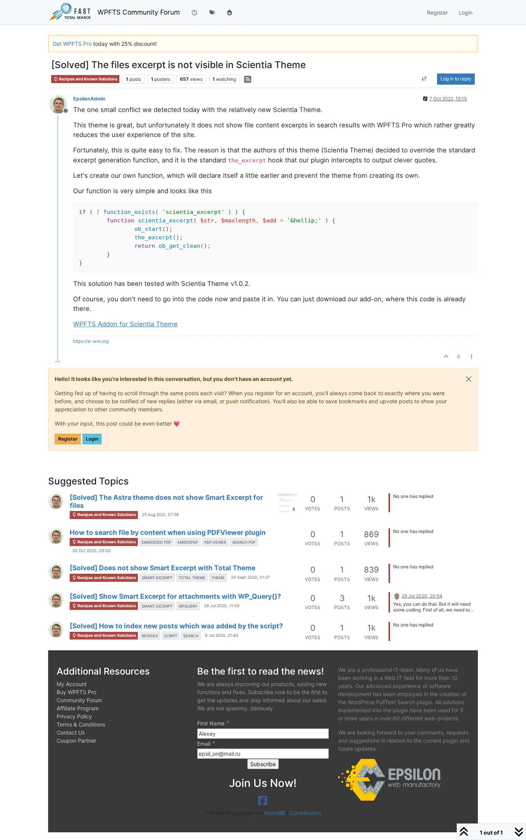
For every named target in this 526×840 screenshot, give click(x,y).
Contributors (305, 813)
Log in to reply (456, 79)
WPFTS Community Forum (138, 12)
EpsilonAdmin (89, 99)
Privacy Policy (74, 716)
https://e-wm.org (91, 341)
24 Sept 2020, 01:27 (250, 577)
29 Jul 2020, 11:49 (222, 605)
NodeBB (274, 813)
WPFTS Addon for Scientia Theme (125, 324)
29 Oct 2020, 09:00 (91, 550)
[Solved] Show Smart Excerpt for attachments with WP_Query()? (175, 596)
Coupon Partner (76, 740)
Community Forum (79, 700)
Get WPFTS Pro (72, 43)
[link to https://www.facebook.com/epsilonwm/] (263, 800)
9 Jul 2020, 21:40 (221, 635)
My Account (72, 684)
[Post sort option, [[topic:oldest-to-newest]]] (424, 78)
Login (92, 439)
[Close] (468, 379)
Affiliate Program (78, 708)
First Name (213, 723)
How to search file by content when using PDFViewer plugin (168, 532)
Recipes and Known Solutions (87, 79)
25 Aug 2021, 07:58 (160, 514)
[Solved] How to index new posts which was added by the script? (176, 626)
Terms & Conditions (81, 724)
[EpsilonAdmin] (56, 501)
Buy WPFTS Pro (76, 692)
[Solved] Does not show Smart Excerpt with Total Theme (162, 568)
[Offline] (61, 103)
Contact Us (71, 732)
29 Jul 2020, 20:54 (422, 596)
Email (206, 743)
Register (67, 439)
